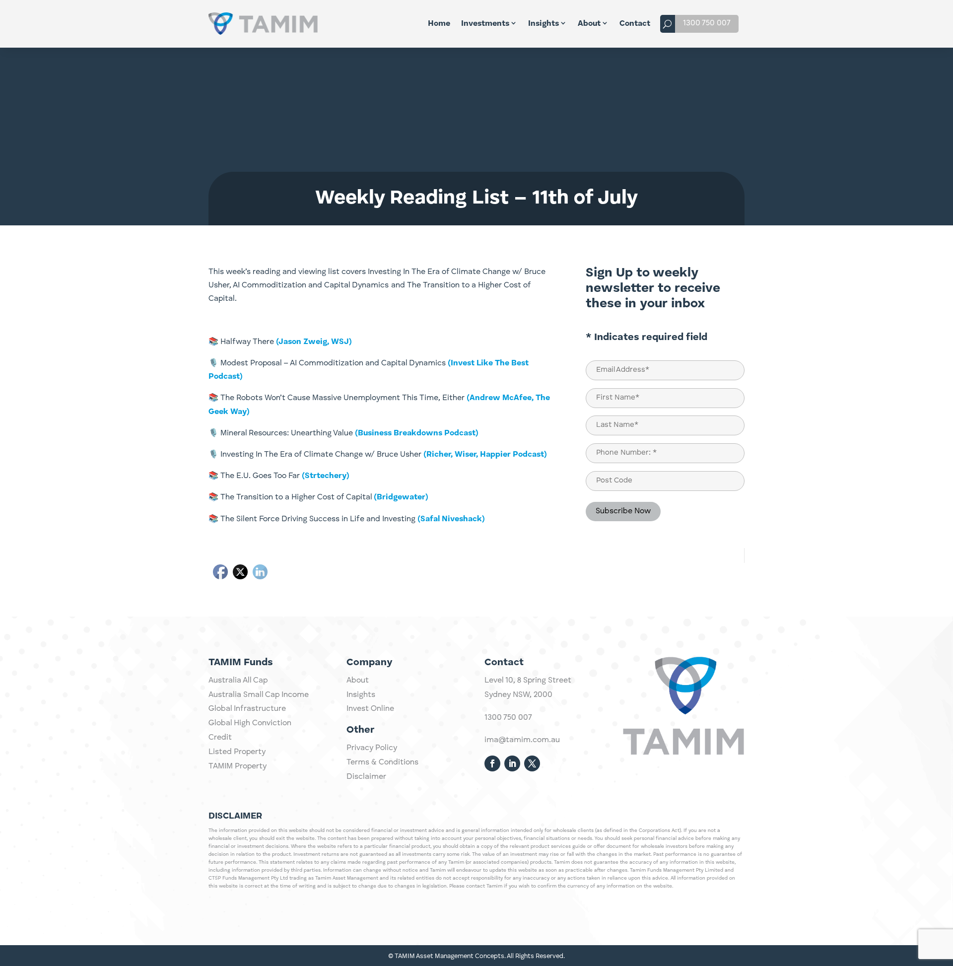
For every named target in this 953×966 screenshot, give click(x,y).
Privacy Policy (371, 748)
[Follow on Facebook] (492, 763)
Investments (485, 24)
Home (439, 24)
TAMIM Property (237, 766)
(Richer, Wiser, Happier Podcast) (485, 455)
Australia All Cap (238, 681)
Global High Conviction (249, 723)
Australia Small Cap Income (258, 695)
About (589, 24)
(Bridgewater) (401, 497)
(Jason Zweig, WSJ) (314, 342)
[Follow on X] (532, 763)
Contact (634, 24)
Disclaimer (366, 777)
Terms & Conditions (382, 762)
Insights (543, 24)
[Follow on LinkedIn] (512, 763)
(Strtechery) (324, 476)
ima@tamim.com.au (522, 740)
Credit (220, 738)
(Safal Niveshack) (451, 519)
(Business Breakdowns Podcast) (416, 433)
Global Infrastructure (247, 709)
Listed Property (237, 752)
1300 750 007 (707, 23)
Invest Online (370, 709)
